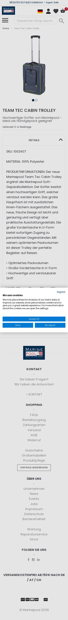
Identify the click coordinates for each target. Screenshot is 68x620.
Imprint (61, 292)
